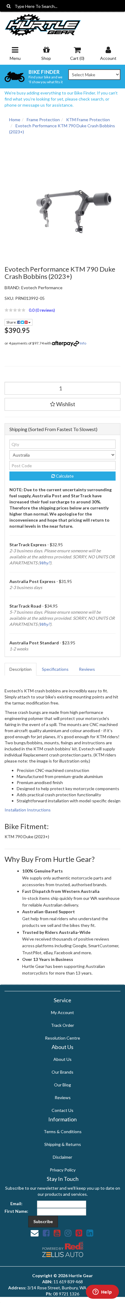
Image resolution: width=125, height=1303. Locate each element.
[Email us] (35, 1233)
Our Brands (62, 1072)
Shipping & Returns (62, 1144)
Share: (11, 322)
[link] (46, 1233)
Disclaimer (62, 1157)
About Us (62, 1059)
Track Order (62, 1025)
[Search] (9, 6)
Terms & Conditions (63, 1131)
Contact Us (62, 1110)
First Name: (16, 1211)
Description (20, 669)
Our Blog (62, 1084)
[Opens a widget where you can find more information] (102, 1292)
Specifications (55, 669)
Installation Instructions (28, 809)
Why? (44, 562)
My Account (62, 1012)
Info (83, 343)
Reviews (87, 669)
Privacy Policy (63, 1169)
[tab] (21, 669)
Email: (16, 1203)
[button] (62, 310)
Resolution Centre (62, 1038)
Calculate (64, 475)
